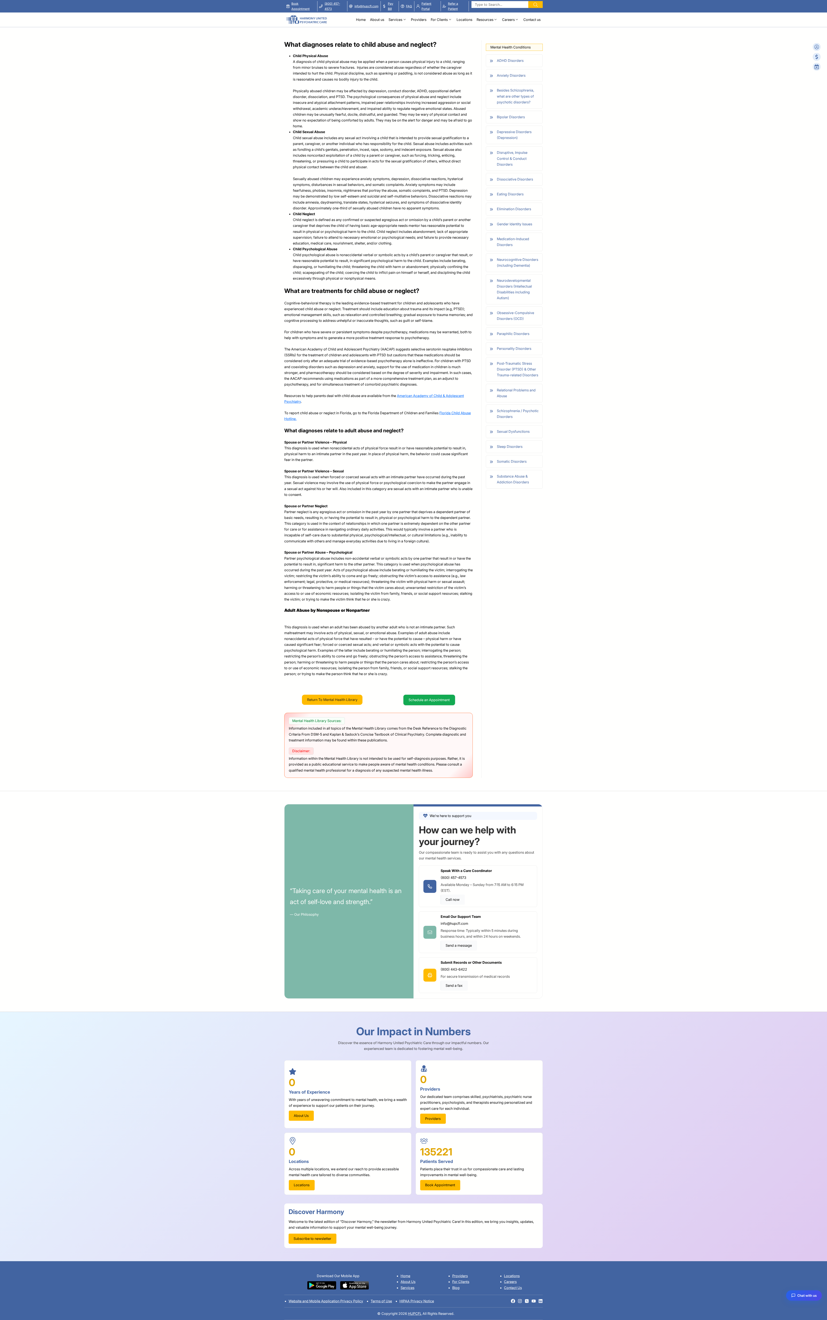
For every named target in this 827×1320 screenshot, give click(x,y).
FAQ (409, 6)
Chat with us (807, 1296)
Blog (456, 1288)
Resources (485, 19)
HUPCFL (415, 1313)
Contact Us (513, 1288)
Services (395, 19)
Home (361, 19)
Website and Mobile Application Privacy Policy (326, 1301)
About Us (408, 1282)
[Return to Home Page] (306, 17)
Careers (508, 19)
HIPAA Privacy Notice (417, 1301)
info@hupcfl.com (366, 6)
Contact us (532, 19)
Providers (418, 19)
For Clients (439, 19)
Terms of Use (381, 1301)
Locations (464, 19)
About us (377, 19)
